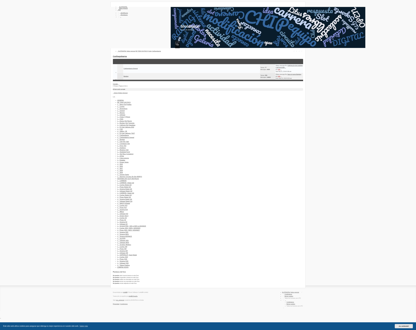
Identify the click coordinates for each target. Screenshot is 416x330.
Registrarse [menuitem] (124, 15)
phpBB (125, 292)
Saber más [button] (84, 326)
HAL (279, 69)
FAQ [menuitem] (177, 44)
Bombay (126, 76)
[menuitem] (122, 7)
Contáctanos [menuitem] (288, 294)
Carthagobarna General (131, 68)
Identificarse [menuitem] (124, 13)
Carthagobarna (120, 56)
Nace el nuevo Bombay (294, 74)
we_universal (120, 300)
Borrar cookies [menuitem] (289, 296)
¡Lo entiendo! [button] (404, 326)
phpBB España (133, 296)
